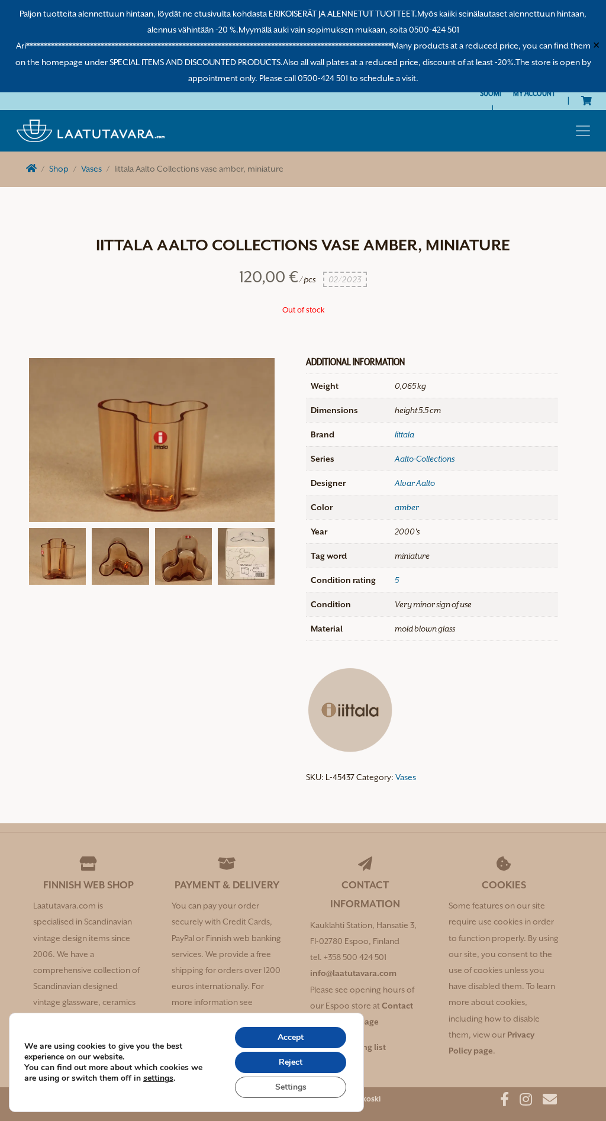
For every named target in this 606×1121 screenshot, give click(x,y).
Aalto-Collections (424, 458)
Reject (290, 1062)
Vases (91, 168)
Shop (59, 168)
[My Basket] (586, 100)
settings (158, 1078)
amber (407, 507)
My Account (534, 93)
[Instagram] (521, 1101)
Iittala (404, 434)
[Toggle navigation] (583, 131)
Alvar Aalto (415, 483)
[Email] (545, 1101)
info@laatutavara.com (353, 973)
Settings (291, 1087)
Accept (291, 1037)
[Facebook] (500, 1101)
